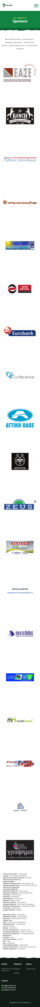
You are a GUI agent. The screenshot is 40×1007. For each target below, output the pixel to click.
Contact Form (30, 969)
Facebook (17, 969)
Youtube (16, 973)
